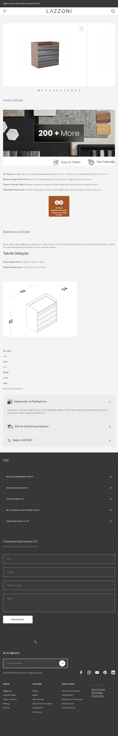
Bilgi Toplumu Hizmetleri (72, 699)
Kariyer (35, 691)
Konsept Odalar (9, 695)
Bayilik (35, 695)
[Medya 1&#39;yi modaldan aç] (81, 29)
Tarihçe (6, 708)
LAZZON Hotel (68, 704)
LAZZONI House (68, 708)
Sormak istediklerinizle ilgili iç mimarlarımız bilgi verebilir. (59, 211)
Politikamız (37, 712)
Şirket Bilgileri (67, 695)
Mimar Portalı (38, 699)
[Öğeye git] (39, 90)
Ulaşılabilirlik (38, 708)
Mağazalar (7, 691)
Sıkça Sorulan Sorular (71, 691)
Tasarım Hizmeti (10, 699)
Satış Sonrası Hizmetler (42, 704)
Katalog (6, 704)
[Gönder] (62, 663)
